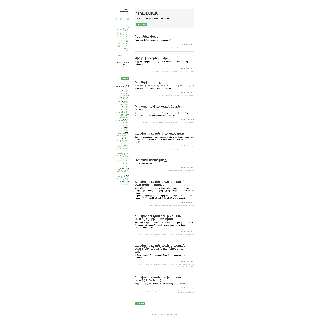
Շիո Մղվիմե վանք (148, 82)
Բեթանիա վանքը (147, 36)
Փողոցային (176, 71)
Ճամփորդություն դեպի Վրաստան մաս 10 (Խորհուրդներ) (160, 183)
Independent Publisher (157, 314)
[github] (117, 18)
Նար (119, 101)
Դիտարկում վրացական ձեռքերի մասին (159, 108)
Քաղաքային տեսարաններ (186, 264)
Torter (122, 158)
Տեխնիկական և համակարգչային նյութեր (123, 29)
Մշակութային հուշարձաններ (160, 122)
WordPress (174, 314)
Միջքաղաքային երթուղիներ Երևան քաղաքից (122, 135)
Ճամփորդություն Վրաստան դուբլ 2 (161, 133)
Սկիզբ (127, 25)
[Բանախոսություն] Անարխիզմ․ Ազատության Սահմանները (122, 115)
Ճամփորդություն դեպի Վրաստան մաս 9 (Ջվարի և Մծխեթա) (160, 217)
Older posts (142, 24)
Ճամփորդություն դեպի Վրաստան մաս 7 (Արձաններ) (160, 279)
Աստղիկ (125, 95)
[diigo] (124, 18)
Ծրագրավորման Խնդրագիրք (123, 92)
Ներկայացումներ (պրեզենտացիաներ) (123, 33)
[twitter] (120, 18)
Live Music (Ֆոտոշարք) (151, 160)
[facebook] (127, 18)
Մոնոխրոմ (174, 170)
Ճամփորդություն (174, 47)
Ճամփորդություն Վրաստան (169, 205)
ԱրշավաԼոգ (125, 48)
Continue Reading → (187, 44)
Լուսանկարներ (124, 43)
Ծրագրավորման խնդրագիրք (123, 37)
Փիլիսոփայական (123, 46)
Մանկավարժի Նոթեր (124, 40)
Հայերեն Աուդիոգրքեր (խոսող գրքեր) (124, 102)
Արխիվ (127, 50)
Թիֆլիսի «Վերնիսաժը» (151, 58)
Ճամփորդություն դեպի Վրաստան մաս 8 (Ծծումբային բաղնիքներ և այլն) (160, 248)
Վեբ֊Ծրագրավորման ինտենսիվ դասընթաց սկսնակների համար (123, 162)
